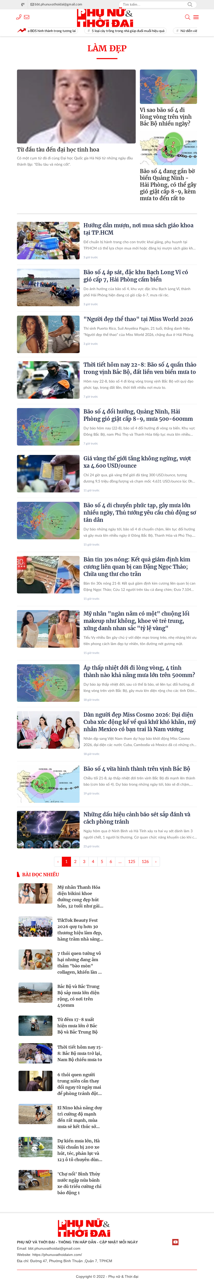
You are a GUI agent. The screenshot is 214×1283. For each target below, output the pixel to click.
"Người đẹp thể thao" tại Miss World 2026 (138, 319)
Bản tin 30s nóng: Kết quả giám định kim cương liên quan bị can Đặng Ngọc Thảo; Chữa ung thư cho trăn (137, 566)
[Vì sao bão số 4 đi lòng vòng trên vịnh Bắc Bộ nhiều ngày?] (168, 87)
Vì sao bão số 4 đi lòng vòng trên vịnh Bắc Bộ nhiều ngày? (166, 117)
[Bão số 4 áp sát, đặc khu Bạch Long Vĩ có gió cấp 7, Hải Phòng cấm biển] (48, 287)
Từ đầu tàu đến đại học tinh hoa (58, 149)
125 (131, 862)
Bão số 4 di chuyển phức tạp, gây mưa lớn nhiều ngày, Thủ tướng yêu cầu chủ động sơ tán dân (140, 512)
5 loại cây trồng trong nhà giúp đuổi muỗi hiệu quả (112, 31)
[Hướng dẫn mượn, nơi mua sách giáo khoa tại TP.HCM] (48, 240)
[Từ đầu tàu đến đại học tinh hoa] (76, 106)
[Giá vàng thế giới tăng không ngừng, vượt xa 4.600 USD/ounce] (48, 473)
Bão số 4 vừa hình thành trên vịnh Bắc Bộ (137, 769)
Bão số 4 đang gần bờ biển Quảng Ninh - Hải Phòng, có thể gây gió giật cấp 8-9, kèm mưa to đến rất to (168, 185)
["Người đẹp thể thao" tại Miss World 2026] (48, 334)
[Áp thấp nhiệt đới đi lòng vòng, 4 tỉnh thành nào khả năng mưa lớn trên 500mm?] (48, 683)
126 (145, 862)
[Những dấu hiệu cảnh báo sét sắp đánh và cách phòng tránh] (48, 829)
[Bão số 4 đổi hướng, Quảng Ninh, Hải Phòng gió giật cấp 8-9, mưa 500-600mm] (48, 427)
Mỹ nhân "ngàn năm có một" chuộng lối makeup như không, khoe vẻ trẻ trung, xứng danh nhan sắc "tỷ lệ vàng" (136, 620)
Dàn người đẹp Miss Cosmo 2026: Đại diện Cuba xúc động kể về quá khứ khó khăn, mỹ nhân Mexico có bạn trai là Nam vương (140, 722)
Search (190, 4)
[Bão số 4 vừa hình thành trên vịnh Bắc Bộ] (48, 784)
